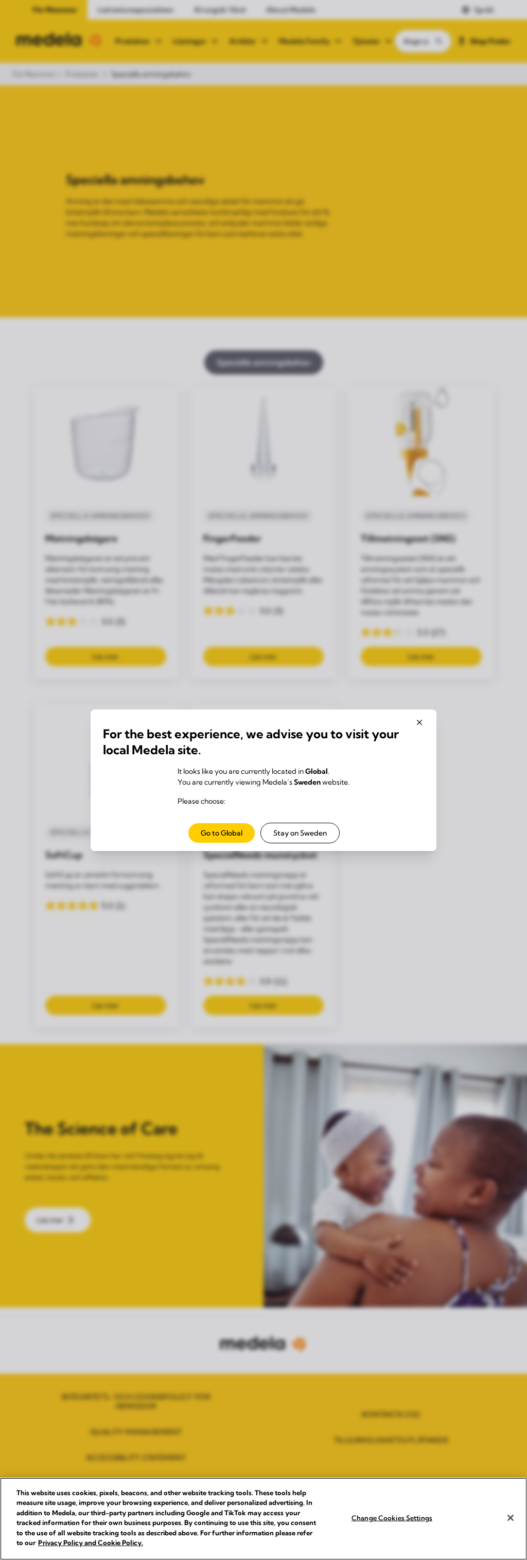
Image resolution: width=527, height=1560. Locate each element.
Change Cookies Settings (392, 1518)
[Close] (510, 1517)
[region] (263, 1519)
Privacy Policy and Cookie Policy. (90, 1542)
